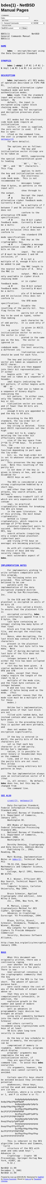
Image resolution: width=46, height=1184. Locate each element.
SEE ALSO (6, 795)
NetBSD (41, 1177)
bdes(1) (17, 859)
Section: (6, 20)
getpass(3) (7, 139)
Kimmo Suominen (9, 1179)
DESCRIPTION (8, 75)
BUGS (3, 952)
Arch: (37, 20)
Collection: (6, 25)
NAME (3, 46)
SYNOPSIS (6, 60)
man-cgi (28, 1179)
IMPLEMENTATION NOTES (14, 565)
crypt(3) (12, 800)
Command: (6, 15)
